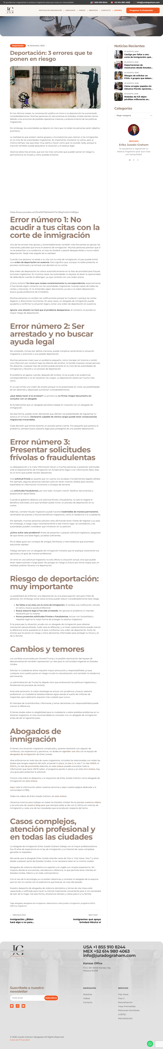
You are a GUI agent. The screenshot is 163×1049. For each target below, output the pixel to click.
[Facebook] (12, 1006)
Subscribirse (51, 998)
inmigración (74, 903)
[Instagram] (138, 160)
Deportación (18, 46)
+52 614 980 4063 (112, 951)
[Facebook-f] (134, 160)
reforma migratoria (18, 906)
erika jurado (63, 903)
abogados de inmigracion (34, 903)
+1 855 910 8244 (109, 947)
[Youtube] (130, 160)
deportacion (52, 903)
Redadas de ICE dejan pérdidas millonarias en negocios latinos (136, 99)
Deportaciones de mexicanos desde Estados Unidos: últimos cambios (137, 68)
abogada (19, 903)
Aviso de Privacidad (20, 1040)
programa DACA (88, 903)
